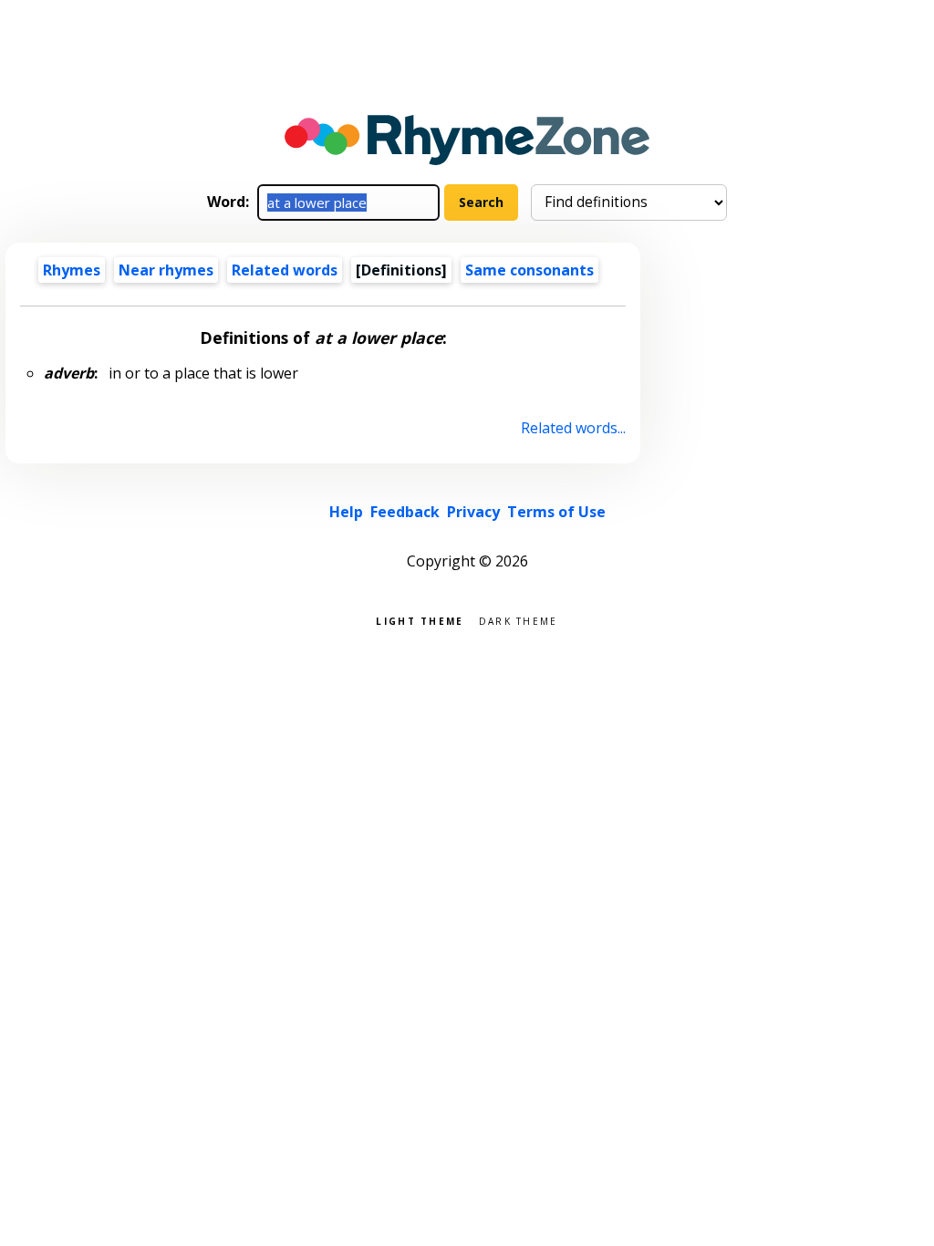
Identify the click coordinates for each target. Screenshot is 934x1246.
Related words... (573, 428)
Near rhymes (166, 270)
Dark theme (518, 619)
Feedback (405, 512)
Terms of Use (556, 512)
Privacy (473, 512)
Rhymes (71, 270)
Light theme (419, 619)
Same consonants (529, 270)
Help (346, 512)
